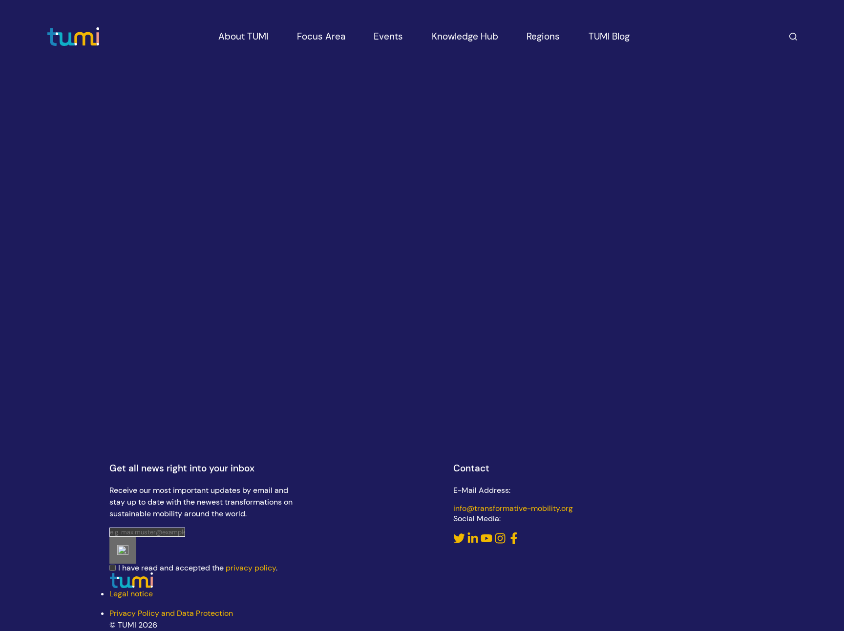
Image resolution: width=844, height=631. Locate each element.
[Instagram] (501, 541)
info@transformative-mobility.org (513, 508)
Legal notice (131, 594)
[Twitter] (460, 541)
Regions (543, 36)
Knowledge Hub (465, 36)
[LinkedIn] (474, 541)
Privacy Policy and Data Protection (171, 613)
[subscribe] (122, 550)
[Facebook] (514, 541)
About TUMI (243, 36)
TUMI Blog (609, 36)
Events (388, 36)
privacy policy (251, 568)
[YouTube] (487, 541)
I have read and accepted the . (197, 568)
